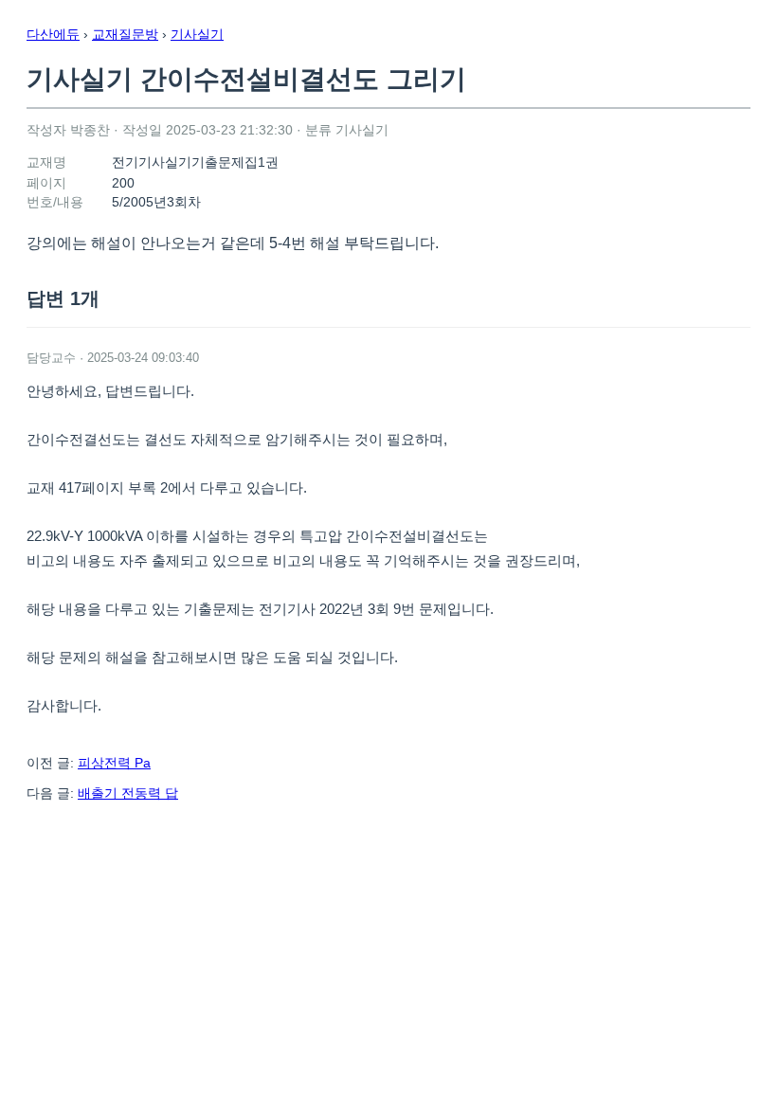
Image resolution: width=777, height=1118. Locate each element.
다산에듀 (53, 34)
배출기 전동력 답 (128, 793)
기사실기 (197, 34)
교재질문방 (125, 34)
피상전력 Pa (114, 762)
